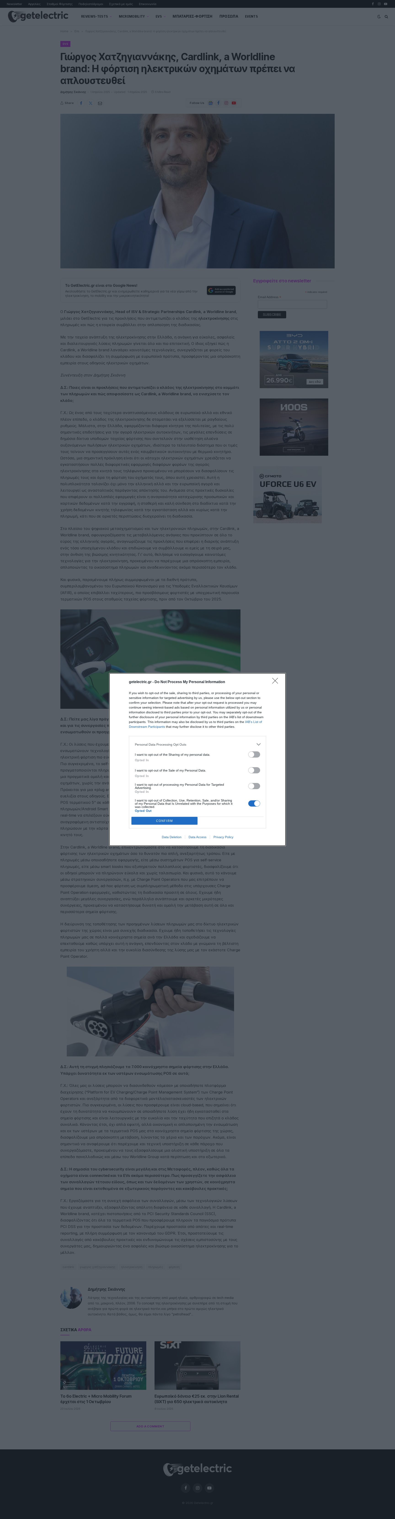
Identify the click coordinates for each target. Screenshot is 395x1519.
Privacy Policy (223, 837)
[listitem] (197, 744)
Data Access (197, 837)
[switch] (254, 754)
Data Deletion (171, 837)
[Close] (276, 682)
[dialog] (197, 759)
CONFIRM (164, 821)
